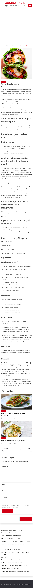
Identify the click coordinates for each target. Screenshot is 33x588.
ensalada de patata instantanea (10, 547)
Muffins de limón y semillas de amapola (11, 562)
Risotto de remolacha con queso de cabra (12, 560)
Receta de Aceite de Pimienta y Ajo (11, 535)
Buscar (25, 519)
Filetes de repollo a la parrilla (13, 440)
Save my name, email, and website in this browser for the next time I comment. (16, 506)
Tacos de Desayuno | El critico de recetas (12, 544)
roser (16, 87)
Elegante (3, 557)
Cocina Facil (15, 2)
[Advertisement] (16, 25)
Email (4, 491)
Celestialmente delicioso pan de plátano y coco (14, 565)
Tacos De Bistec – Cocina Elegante (10, 538)
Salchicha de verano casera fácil (10, 568)
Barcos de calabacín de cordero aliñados (12, 530)
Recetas (3, 81)
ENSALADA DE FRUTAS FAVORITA (11, 549)
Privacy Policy (19, 584)
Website (4, 497)
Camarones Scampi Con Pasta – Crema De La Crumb (15, 541)
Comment (5, 466)
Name (4, 484)
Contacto (27, 584)
